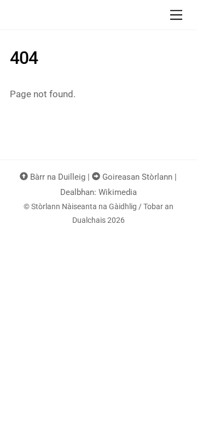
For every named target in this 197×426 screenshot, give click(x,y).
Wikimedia (118, 192)
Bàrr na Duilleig (56, 177)
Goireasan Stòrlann (136, 177)
